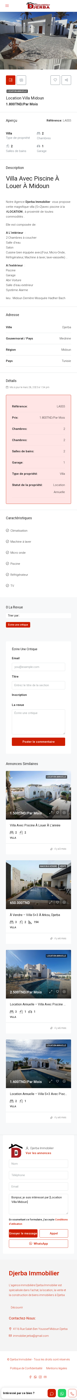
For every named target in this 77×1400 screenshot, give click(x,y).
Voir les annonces (38, 1153)
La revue (18, 705)
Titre (15, 676)
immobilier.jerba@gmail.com (31, 1336)
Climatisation (18, 530)
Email (16, 658)
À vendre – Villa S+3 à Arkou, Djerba (35, 915)
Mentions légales (56, 1368)
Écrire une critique (18, 624)
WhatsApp (40, 1243)
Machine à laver (20, 541)
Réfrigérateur (19, 575)
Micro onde (18, 552)
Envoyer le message (23, 1233)
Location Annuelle (17, 91)
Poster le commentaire (39, 742)
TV (12, 586)
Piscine (15, 564)
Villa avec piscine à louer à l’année (35, 825)
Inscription (19, 695)
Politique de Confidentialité (26, 1368)
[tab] (10, 80)
